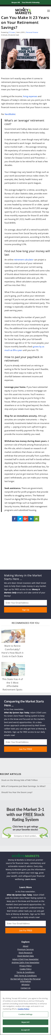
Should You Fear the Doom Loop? (16, 792)
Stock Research (25, 952)
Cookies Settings (25, 1014)
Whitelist (25, 984)
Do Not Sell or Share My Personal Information (25, 980)
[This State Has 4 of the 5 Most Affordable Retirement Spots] (13, 669)
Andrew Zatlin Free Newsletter (25, 962)
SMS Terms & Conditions (25, 975)
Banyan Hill (16, 2)
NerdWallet (10, 114)
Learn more (30, 879)
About (25, 946)
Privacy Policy (25, 965)
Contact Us (25, 988)
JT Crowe (12, 32)
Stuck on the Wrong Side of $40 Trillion (19, 780)
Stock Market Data (25, 956)
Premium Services (25, 949)
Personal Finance (32, 32)
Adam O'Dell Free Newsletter (25, 959)
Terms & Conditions (26, 972)
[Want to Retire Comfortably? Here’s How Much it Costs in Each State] (13, 636)
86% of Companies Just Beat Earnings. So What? (23, 786)
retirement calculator (23, 259)
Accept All (25, 1030)
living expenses (30, 96)
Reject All (25, 1022)
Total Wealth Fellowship (31, 2)
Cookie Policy (25, 969)
